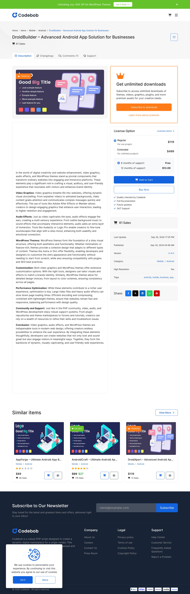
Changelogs (46, 55)
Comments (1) (70, 55)
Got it (22, 580)
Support (91, 55)
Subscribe (167, 508)
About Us (89, 537)
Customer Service (161, 542)
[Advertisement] (60, 146)
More (45, 579)
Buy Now (144, 189)
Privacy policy (126, 537)
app (172, 277)
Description (24, 55)
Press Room (91, 553)
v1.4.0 (171, 253)
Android (42, 30)
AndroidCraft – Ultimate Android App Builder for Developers (108, 459)
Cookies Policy (126, 547)
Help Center (158, 537)
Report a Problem (161, 556)
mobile (155, 277)
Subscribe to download (144, 107)
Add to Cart (145, 179)
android (147, 277)
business (164, 277)
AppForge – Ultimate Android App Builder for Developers (50, 459)
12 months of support (133, 168)
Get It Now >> (123, 4)
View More (165, 412)
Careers (88, 542)
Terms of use (125, 542)
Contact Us (90, 547)
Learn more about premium (144, 115)
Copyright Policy (127, 553)
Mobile (32, 30)
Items (23, 30)
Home (15, 30)
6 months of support (132, 162)
